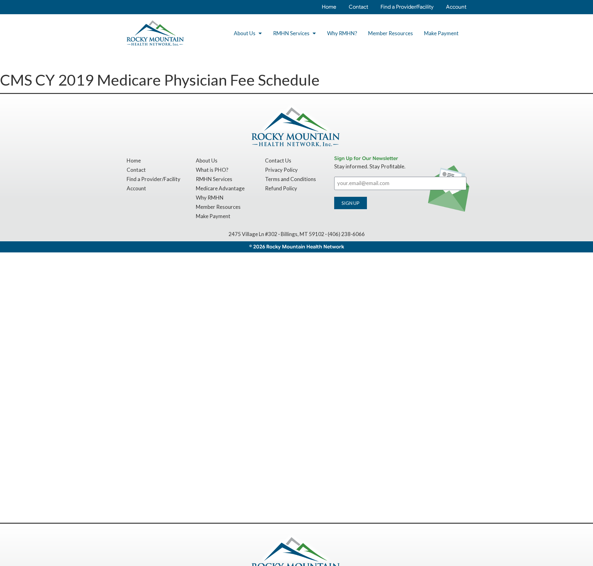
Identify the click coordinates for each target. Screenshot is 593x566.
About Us (244, 33)
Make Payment (441, 33)
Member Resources (390, 33)
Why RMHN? (342, 33)
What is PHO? (212, 170)
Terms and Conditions (290, 179)
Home (329, 7)
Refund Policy (281, 188)
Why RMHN (210, 197)
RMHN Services (291, 33)
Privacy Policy (281, 170)
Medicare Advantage (220, 188)
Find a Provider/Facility (407, 7)
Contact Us (278, 160)
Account (456, 7)
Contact (358, 7)
